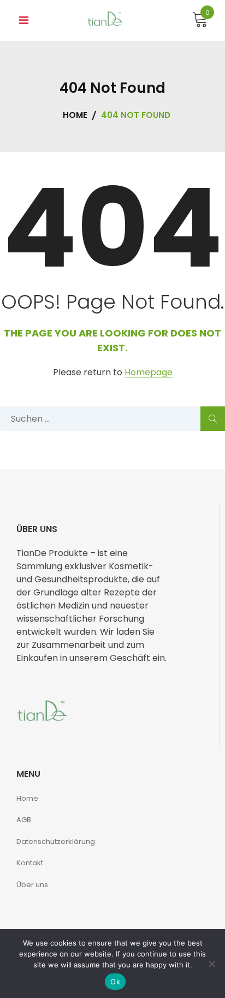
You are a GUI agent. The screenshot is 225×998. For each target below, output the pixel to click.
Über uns (32, 884)
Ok (115, 981)
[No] (211, 963)
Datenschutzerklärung (55, 841)
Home (27, 798)
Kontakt (29, 863)
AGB (23, 819)
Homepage (149, 372)
